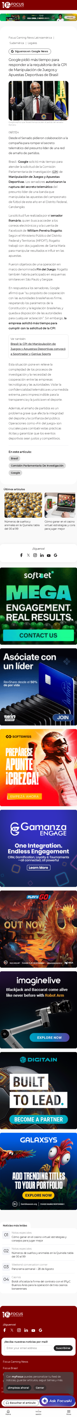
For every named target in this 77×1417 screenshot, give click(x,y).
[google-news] (55, 555)
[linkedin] (42, 555)
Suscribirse (63, 1348)
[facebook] (21, 555)
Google (15, 472)
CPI (55, 172)
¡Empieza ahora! (18, 1387)
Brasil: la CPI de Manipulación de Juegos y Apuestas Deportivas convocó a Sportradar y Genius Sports (38, 349)
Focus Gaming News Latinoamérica (30, 37)
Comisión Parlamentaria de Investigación (37, 465)
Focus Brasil (10, 1368)
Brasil (14, 458)
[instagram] (35, 555)
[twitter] (28, 555)
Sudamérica (16, 43)
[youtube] (48, 555)
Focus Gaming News (15, 1361)
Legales (32, 43)
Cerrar (40, 1387)
